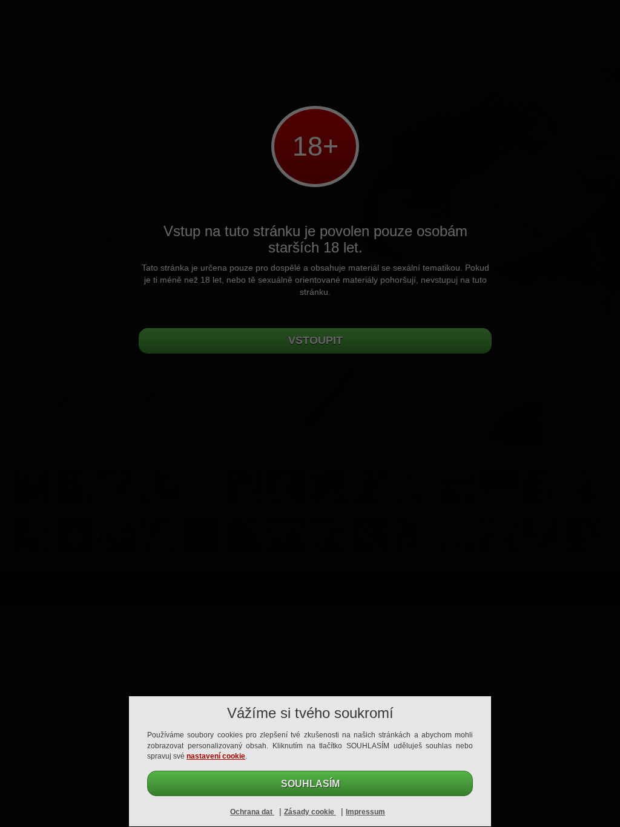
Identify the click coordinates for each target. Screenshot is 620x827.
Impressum (365, 812)
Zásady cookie (310, 812)
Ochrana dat (252, 812)
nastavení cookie (215, 756)
